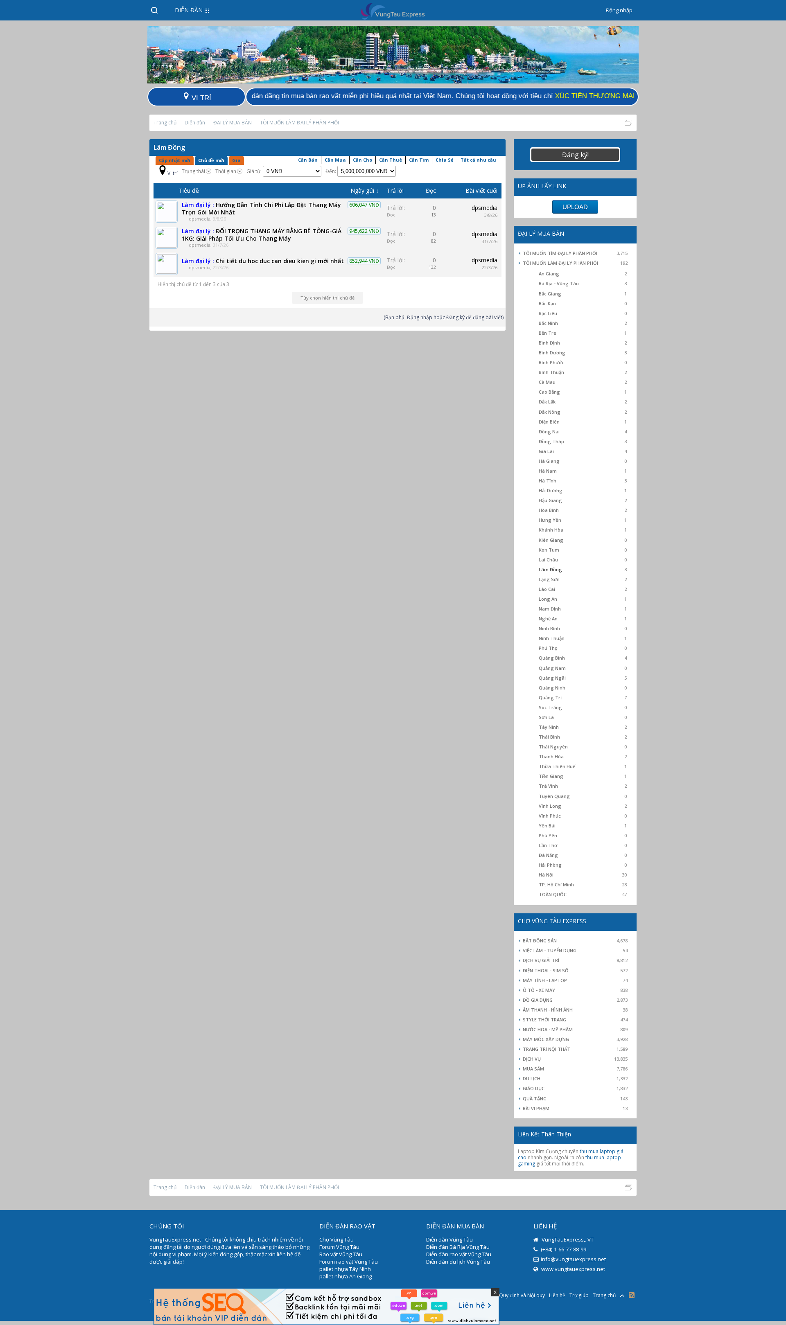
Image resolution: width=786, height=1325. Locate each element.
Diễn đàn (189, 10)
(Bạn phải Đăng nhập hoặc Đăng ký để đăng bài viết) (444, 317)
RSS (632, 1295)
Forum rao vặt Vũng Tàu (348, 1261)
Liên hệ (557, 1295)
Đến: (331, 171)
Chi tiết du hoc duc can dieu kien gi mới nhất (280, 261)
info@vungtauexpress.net (573, 1259)
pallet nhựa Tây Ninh (345, 1269)
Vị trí (172, 173)
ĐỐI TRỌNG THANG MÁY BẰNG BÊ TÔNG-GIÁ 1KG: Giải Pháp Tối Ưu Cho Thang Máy (261, 234)
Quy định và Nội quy (522, 1295)
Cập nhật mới (174, 160)
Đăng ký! (575, 154)
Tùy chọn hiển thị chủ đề (327, 298)
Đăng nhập (619, 10)
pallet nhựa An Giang (345, 1276)
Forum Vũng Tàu (339, 1247)
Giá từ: (254, 171)
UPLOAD (575, 206)
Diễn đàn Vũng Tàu (449, 1239)
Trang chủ (604, 1295)
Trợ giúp (579, 1295)
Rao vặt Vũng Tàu (340, 1254)
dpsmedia (199, 219)
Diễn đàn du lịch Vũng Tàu (458, 1261)
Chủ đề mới (211, 160)
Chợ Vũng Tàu (336, 1239)
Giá (236, 160)
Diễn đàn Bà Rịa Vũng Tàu (458, 1247)
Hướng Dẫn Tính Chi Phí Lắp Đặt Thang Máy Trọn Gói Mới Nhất (261, 208)
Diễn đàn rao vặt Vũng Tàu (458, 1254)
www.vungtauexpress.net (572, 1269)
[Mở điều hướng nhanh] (628, 123)
